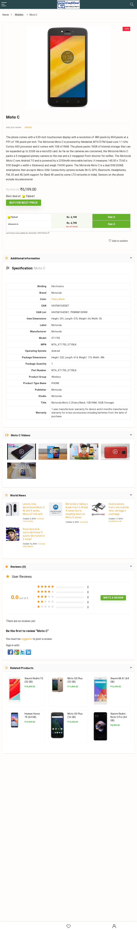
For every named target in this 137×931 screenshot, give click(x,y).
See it (111, 217)
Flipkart (14, 217)
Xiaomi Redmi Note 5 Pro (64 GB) (118, 717)
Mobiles (19, 14)
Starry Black (58, 299)
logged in (27, 639)
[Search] (132, 4)
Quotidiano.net (115, 521)
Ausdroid (84, 522)
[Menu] (4, 4)
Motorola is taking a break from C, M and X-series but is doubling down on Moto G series (77, 511)
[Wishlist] (68, 926)
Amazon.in (13, 224)
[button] (11, 651)
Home (6, 14)
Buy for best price (23, 202)
